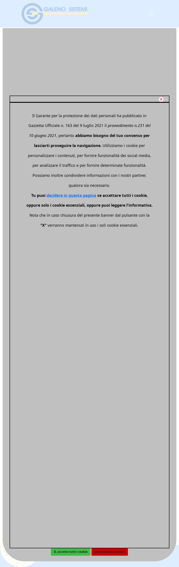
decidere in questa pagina (71, 195)
